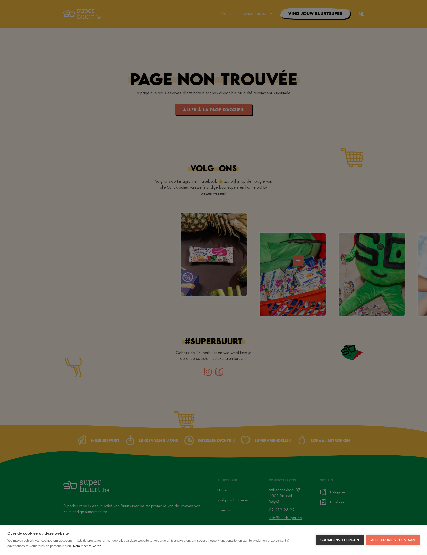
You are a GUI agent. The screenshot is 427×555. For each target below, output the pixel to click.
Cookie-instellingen (339, 540)
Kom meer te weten (87, 546)
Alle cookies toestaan (393, 540)
